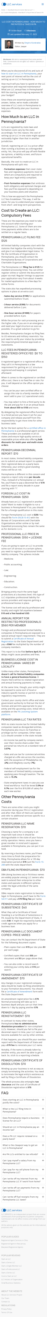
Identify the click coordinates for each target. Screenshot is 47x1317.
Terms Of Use (6, 1312)
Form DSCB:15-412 (21, 517)
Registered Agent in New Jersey (13, 1244)
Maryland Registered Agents (12, 1247)
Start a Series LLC (8, 1262)
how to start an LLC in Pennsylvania (18, 73)
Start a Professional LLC (10, 1269)
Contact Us (5, 1301)
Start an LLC (6, 1259)
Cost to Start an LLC (9, 1276)
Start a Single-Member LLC (11, 1266)
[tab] (23, 1101)
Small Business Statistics (11, 1283)
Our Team (5, 1298)
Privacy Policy (6, 1309)
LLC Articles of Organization (11, 1279)
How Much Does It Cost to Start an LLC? (20, 10)
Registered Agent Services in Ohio (14, 1240)
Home (3, 10)
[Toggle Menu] (42, 4)
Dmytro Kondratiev (32, 43)
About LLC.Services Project (11, 1295)
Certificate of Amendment (19, 991)
